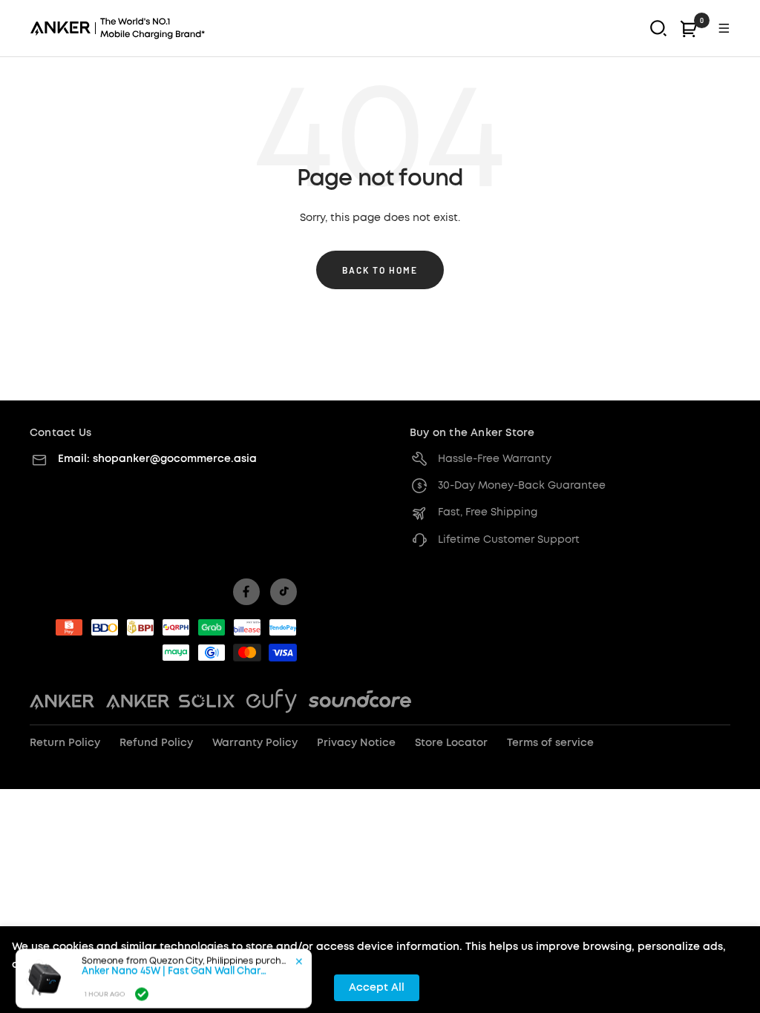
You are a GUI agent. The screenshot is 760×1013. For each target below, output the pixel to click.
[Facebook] (246, 591)
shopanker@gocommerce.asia (175, 459)
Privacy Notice (356, 743)
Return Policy (65, 743)
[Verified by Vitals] (141, 982)
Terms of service (550, 743)
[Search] (658, 28)
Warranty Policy (255, 743)
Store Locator (451, 743)
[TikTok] (283, 591)
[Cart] (689, 29)
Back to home (380, 270)
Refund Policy (156, 743)
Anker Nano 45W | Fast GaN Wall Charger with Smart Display (174, 959)
